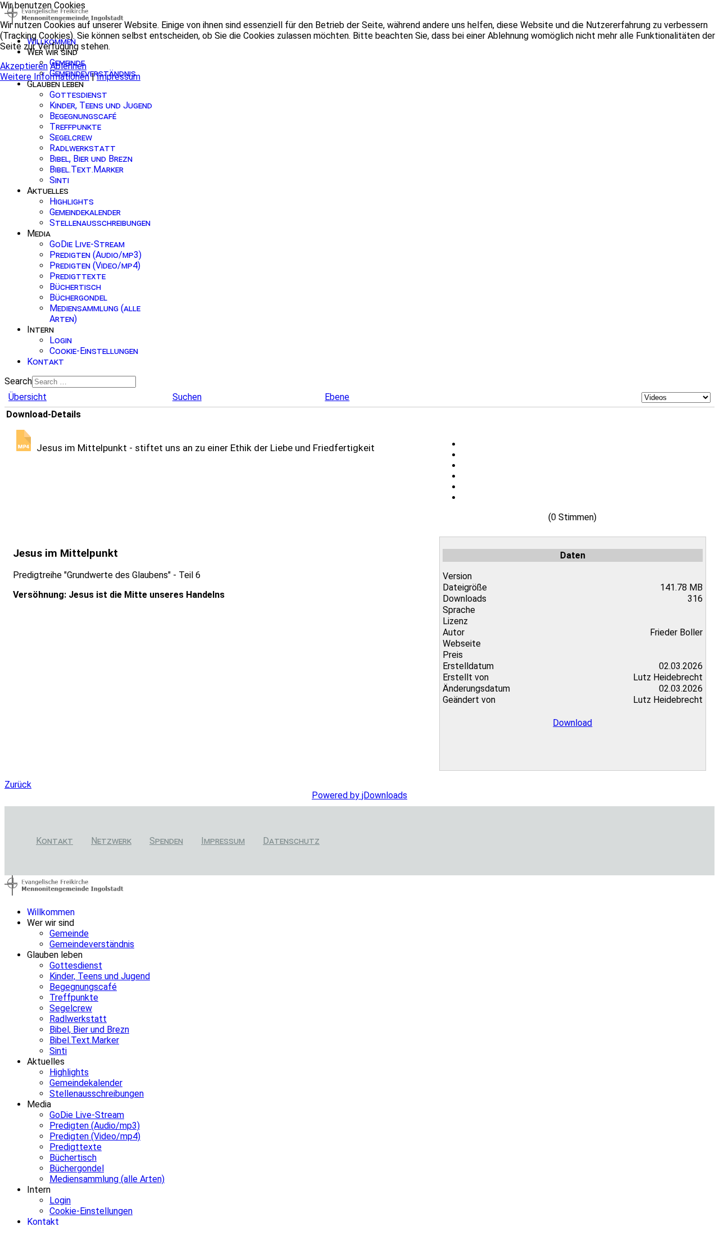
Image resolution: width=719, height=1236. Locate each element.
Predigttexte (77, 276)
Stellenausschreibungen (100, 222)
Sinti (59, 180)
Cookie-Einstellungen (93, 351)
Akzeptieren (24, 66)
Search (18, 381)
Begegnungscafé (82, 116)
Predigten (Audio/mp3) (95, 254)
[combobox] (84, 382)
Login (60, 340)
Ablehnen (68, 66)
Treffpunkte (75, 126)
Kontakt (45, 361)
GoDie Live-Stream (87, 244)
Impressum (223, 840)
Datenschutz (291, 840)
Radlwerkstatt (82, 148)
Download (572, 722)
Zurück (17, 784)
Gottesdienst (78, 94)
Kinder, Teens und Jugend (100, 105)
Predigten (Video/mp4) (94, 265)
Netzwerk (111, 840)
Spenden (166, 840)
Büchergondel (78, 297)
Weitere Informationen (44, 76)
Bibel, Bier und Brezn (91, 158)
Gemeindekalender (85, 212)
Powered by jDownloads (359, 795)
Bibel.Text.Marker (86, 169)
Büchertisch (75, 286)
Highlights (71, 201)
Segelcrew (70, 137)
